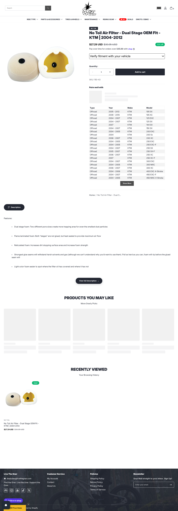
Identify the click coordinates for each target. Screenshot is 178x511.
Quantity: (93, 66)
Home (92, 195)
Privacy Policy (96, 486)
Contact (50, 482)
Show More (127, 183)
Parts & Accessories (50, 19)
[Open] (6, 505)
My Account (52, 478)
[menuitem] (67, 478)
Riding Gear (108, 19)
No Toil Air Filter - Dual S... (109, 195)
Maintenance (91, 19)
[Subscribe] (170, 485)
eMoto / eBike (142, 19)
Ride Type (31, 19)
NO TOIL (94, 28)
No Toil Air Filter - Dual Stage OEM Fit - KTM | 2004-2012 (21, 424)
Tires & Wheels (72, 19)
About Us (51, 486)
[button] (158, 8)
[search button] (48, 8)
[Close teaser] (28, 504)
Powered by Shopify (30, 508)
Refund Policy (96, 482)
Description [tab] (16, 207)
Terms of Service (97, 489)
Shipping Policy (97, 478)
